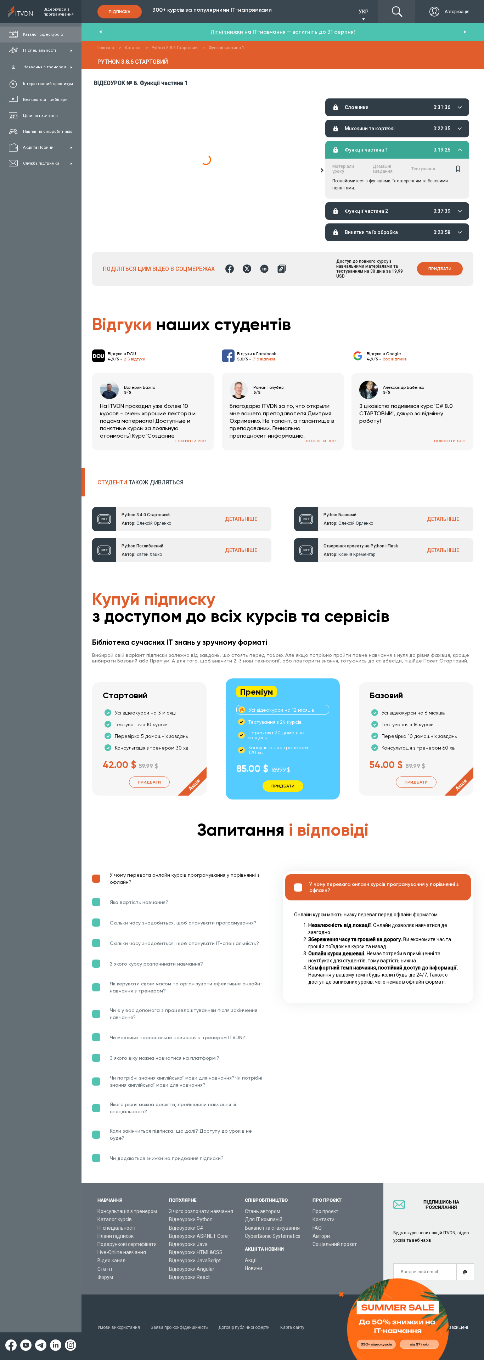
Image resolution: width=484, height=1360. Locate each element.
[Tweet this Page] (247, 268)
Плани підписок (115, 1236)
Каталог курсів (114, 1219)
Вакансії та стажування (272, 1228)
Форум (105, 1277)
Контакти (323, 1219)
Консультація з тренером (127, 1211)
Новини (253, 1268)
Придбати (439, 268)
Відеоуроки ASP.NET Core (198, 1236)
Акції (251, 1260)
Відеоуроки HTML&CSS (196, 1252)
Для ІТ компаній (263, 1219)
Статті (104, 1269)
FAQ (317, 1228)
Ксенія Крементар (356, 554)
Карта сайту (292, 1327)
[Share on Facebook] (229, 268)
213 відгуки (134, 359)
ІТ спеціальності (116, 1228)
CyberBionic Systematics (272, 1236)
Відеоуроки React (189, 1277)
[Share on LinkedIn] (264, 268)
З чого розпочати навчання (201, 1211)
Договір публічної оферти (244, 1327)
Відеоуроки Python (191, 1219)
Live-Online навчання (121, 1252)
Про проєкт (325, 1211)
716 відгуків (264, 359)
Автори (321, 1236)
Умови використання (118, 1327)
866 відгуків (394, 359)
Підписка (119, 11)
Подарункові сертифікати (127, 1244)
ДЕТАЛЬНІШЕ (241, 519)
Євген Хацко (149, 554)
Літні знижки (227, 32)
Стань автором (262, 1211)
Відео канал (111, 1260)
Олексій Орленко (153, 523)
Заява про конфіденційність (179, 1327)
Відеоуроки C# (186, 1228)
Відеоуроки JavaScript (195, 1260)
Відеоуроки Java (188, 1244)
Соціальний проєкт (335, 1244)
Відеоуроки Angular (191, 1269)
